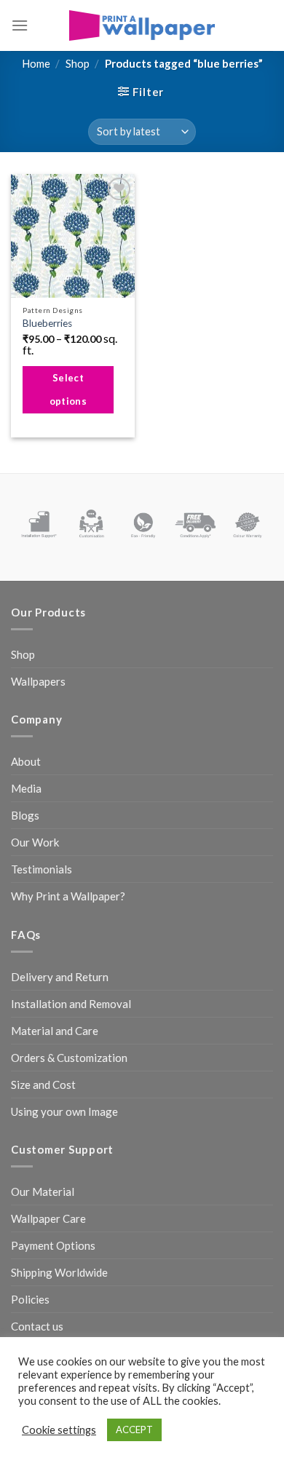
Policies (30, 1299)
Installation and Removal (71, 1003)
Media (26, 788)
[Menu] (19, 25)
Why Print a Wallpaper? (68, 896)
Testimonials (41, 869)
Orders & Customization (69, 1057)
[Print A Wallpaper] (142, 25)
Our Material (42, 1191)
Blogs (25, 815)
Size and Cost (43, 1084)
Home (36, 63)
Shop (78, 63)
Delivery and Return (60, 976)
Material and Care (54, 1030)
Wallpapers (38, 681)
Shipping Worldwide (59, 1272)
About (26, 761)
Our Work (35, 842)
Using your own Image (64, 1111)
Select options (68, 389)
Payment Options (53, 1245)
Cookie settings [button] (59, 1430)
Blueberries (47, 323)
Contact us (37, 1326)
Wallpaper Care (48, 1218)
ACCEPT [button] (134, 1429)
